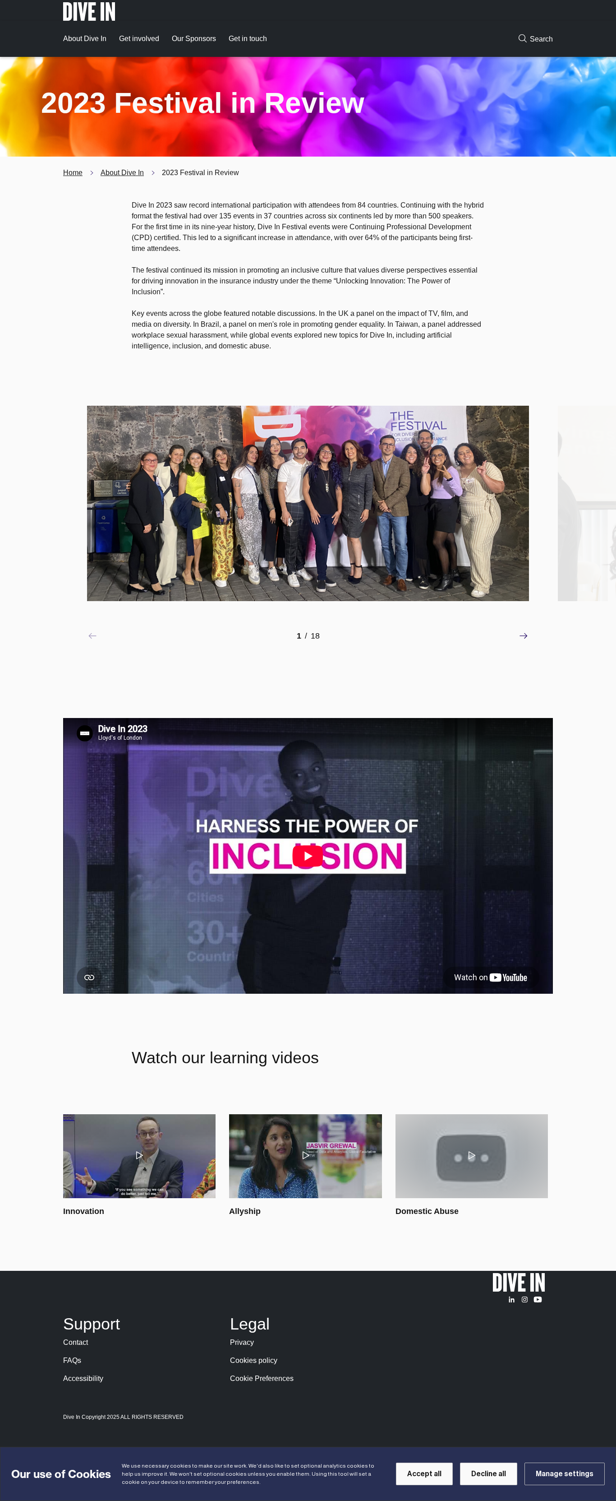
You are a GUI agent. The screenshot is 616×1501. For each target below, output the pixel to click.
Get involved (139, 38)
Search (541, 39)
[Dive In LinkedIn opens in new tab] (511, 1299)
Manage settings (564, 1474)
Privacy (242, 1342)
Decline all (488, 1474)
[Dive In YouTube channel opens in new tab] (537, 1299)
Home (73, 172)
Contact (75, 1342)
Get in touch (248, 38)
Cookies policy (253, 1360)
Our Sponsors (194, 38)
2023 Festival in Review (200, 172)
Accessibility (83, 1378)
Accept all (424, 1474)
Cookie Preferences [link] (262, 1378)
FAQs (72, 1360)
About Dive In (84, 38)
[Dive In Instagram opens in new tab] (524, 1299)
